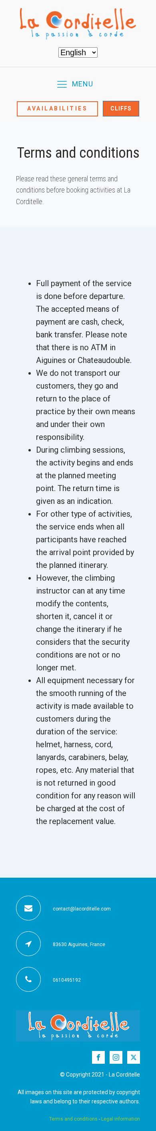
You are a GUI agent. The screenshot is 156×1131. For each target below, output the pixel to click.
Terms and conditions (73, 1119)
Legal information (120, 1119)
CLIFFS (121, 108)
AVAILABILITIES (57, 108)
